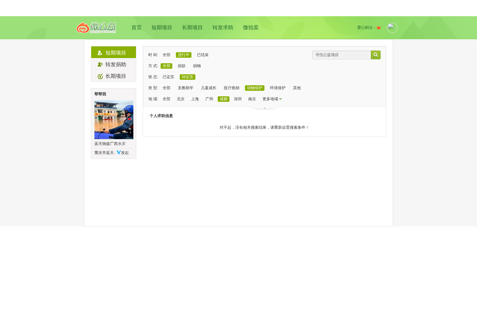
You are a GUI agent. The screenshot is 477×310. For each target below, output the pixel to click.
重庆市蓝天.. (105, 152)
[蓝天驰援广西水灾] (113, 119)
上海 (195, 99)
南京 (252, 99)
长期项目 (192, 27)
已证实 (168, 77)
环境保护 (278, 88)
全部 (166, 55)
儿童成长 (208, 88)
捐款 (182, 66)
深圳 (238, 99)
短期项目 (162, 27)
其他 (297, 88)
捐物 (197, 66)
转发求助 (223, 27)
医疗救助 (231, 88)
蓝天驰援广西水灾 (110, 143)
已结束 (203, 55)
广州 (209, 99)
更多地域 (270, 99)
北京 (181, 99)
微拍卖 (251, 27)
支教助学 (185, 88)
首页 (136, 27)
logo (96, 27)
